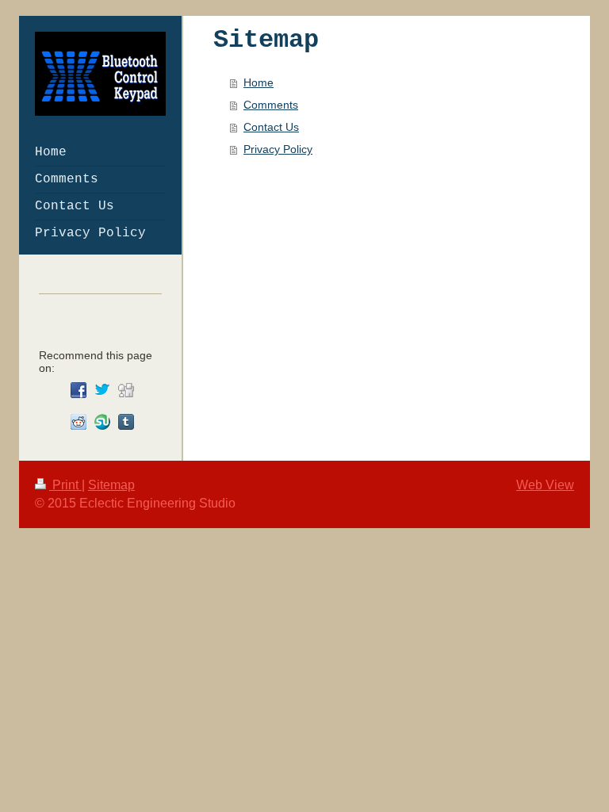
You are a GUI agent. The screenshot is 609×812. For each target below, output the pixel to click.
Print (65, 485)
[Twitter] (102, 390)
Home (258, 82)
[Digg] (126, 390)
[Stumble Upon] (102, 422)
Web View (545, 485)
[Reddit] (78, 422)
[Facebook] (78, 390)
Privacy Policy (277, 149)
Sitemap (111, 485)
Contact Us (271, 127)
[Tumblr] (126, 422)
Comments (270, 104)
